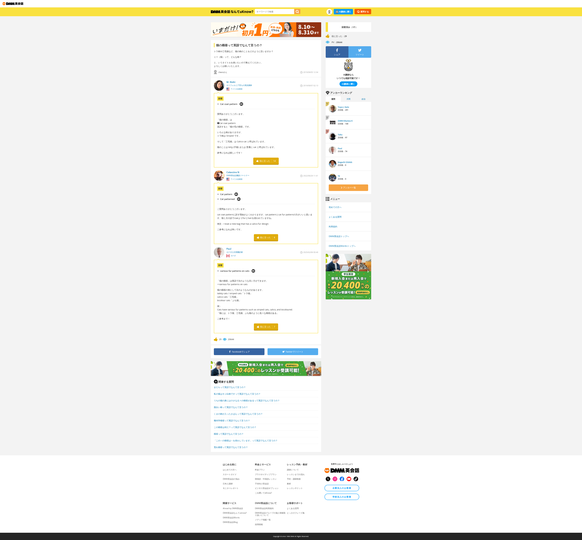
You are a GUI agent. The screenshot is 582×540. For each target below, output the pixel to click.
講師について (293, 469)
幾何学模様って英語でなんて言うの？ (232, 420)
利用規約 (333, 226)
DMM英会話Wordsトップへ (342, 245)
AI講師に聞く (345, 11)
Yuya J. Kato (343, 107)
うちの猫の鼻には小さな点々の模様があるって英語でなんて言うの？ (247, 400)
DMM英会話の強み (231, 479)
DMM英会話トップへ (339, 236)
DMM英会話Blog (230, 522)
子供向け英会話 (262, 483)
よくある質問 (335, 216)
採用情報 (259, 524)
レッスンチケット (295, 488)
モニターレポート (231, 488)
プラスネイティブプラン (266, 474)
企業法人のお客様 (342, 488)
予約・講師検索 (294, 479)
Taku (340, 134)
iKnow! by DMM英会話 (233, 508)
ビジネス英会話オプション (267, 488)
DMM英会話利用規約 (264, 508)
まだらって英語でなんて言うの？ (230, 387)
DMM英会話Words (231, 517)
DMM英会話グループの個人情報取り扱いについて (270, 514)
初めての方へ (335, 207)
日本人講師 (228, 483)
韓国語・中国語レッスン (266, 479)
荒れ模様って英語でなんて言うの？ (231, 447)
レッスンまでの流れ (296, 474)
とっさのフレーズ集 (296, 513)
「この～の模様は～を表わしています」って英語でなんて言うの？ (246, 440)
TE (339, 176)
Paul (340, 148)
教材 (289, 483)
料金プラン (260, 469)
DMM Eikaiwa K (345, 120)
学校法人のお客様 (342, 496)
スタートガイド (230, 474)
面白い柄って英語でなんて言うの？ (231, 407)
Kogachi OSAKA (345, 162)
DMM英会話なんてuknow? (235, 513)
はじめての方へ (230, 469)
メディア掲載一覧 (263, 519)
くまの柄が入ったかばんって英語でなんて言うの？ (238, 413)
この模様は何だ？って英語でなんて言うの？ (235, 427)
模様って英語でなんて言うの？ (229, 433)
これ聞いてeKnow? (263, 493)
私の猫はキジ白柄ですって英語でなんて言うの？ (237, 393)
